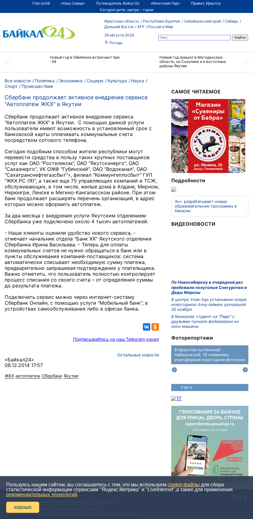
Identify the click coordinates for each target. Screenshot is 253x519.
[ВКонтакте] (146, 327)
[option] (71, 62)
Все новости (18, 80)
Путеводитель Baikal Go (117, 3)
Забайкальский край (202, 21)
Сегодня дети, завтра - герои (126, 9)
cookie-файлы (184, 484)
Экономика (70, 80)
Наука (137, 80)
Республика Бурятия (161, 21)
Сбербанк (52, 375)
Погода (115, 42)
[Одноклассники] (155, 327)
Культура (117, 80)
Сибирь (231, 21)
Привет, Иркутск (206, 3)
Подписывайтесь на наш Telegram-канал (116, 339)
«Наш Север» (73, 3)
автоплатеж (27, 375)
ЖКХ (9, 375)
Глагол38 (41, 3)
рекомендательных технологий (41, 494)
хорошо (22, 507)
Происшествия (37, 86)
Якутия (71, 375)
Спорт (11, 86)
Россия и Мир (160, 26)
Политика (45, 80)
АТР (140, 26)
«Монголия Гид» (165, 3)
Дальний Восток (119, 26)
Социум (95, 80)
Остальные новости (138, 354)
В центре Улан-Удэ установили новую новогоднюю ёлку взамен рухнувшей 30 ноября (209, 304)
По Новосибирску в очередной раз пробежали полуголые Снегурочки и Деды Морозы (209, 287)
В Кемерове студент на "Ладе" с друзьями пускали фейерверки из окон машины (204, 321)
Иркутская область (121, 21)
